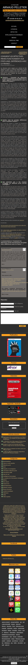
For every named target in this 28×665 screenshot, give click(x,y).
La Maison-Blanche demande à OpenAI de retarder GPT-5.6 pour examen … (14, 452)
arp (17, 230)
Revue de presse (7, 489)
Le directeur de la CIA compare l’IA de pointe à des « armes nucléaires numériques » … (14, 442)
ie (2, 632)
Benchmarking (7, 461)
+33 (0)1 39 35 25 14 (16, 18)
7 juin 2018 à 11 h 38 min (8, 270)
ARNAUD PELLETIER (15, 7)
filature (9, 630)
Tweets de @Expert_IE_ (8, 558)
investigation (9, 231)
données (9, 626)
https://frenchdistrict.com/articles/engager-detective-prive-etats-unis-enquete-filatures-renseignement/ (13, 280)
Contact (14, 43)
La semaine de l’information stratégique (13, 478)
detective (24, 230)
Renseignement (7, 485)
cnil (23, 622)
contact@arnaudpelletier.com (15, 20)
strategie (8, 640)
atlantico (20, 230)
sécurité (21, 640)
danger (13, 624)
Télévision (5, 493)
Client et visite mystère (9, 463)
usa (12, 643)
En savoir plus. (23, 661)
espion (15, 628)
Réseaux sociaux (7, 487)
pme (11, 636)
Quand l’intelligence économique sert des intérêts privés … (22, 53)
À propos (14, 29)
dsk (1, 231)
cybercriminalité (6, 624)
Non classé (6, 481)
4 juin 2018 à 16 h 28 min (7, 249)
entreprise (9, 628)
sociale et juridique (8, 491)
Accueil (14, 26)
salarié (3, 640)
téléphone (7, 643)
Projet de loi (6, 483)
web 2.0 (7, 645)
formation (14, 630)
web (3, 645)
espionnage (21, 628)
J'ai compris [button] (14, 663)
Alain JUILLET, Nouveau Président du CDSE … (6, 53)
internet (18, 634)
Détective (14, 32)
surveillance (15, 640)
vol (24, 643)
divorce (4, 626)
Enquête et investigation (9, 468)
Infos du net (6, 474)
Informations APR (7, 472)
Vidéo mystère (6, 496)
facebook (4, 630)
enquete (4, 231)
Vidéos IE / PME (14, 40)
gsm (23, 630)
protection (20, 636)
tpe (3, 643)
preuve (15, 636)
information (13, 632)
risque (13, 638)
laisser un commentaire (5, 238)
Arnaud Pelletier (14, 532)
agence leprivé (6, 230)
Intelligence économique (14, 34)
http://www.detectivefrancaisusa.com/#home (14, 291)
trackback (16, 238)
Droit (16, 233)
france (19, 630)
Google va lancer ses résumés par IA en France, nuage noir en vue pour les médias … (14, 445)
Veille (4, 494)
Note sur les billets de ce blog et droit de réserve (14, 535)
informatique (20, 632)
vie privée (20, 643)
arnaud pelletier (13, 230)
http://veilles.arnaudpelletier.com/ (14, 528)
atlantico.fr (22, 220)
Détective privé (12, 233)
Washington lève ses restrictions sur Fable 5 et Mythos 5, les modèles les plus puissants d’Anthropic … (14, 438)
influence (6, 632)
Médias (14, 37)
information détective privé (10, 470)
